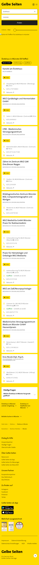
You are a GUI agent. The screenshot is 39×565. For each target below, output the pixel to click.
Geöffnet (27, 63)
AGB (23, 543)
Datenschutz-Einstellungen (10, 543)
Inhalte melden (32, 543)
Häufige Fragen (6, 445)
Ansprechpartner (7, 442)
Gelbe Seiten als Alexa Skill (10, 465)
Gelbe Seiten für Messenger (10, 462)
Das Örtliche (5, 480)
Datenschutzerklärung (19, 540)
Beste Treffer (7, 63)
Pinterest (4, 495)
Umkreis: (6, 30)
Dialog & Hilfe (7, 438)
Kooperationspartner (8, 474)
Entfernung (17, 63)
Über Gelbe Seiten (9, 453)
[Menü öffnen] (36, 4)
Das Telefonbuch (7, 477)
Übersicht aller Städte (9, 447)
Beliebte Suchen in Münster (10, 416)
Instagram (5, 489)
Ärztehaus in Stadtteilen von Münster (25, 406)
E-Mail (7, 77)
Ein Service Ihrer (9, 557)
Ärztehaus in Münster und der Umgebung (9, 405)
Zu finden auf (7, 485)
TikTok (4, 497)
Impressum (5, 540)
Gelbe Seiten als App (8, 460)
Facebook (5, 492)
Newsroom (5, 457)
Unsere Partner (8, 470)
